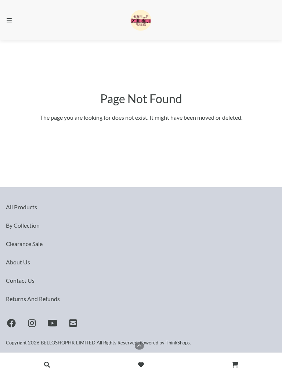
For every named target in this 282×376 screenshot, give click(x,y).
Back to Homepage (141, 133)
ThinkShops (178, 343)
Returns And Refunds (33, 298)
